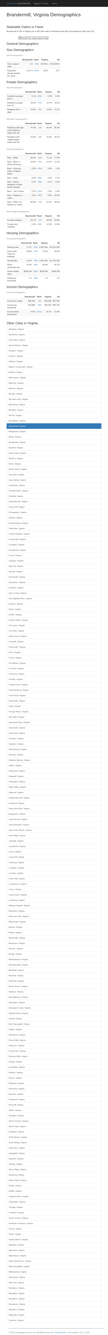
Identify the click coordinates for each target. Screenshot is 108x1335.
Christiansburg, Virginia (18, 523)
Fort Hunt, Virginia (16, 668)
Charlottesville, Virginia (18, 501)
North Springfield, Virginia (19, 1024)
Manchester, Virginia (17, 922)
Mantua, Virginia (15, 927)
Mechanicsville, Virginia (18, 965)
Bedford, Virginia (16, 372)
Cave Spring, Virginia (17, 480)
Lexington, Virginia (16, 868)
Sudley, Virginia (15, 1186)
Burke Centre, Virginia (18, 469)
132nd (39, 312)
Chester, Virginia (15, 518)
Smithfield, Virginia (16, 1132)
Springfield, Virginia (17, 1153)
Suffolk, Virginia (15, 1191)
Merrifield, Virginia (16, 970)
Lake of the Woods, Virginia (20, 830)
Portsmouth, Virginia (17, 1051)
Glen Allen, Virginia (16, 717)
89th (36, 260)
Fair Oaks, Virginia (16, 631)
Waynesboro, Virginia (17, 1256)
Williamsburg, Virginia (18, 1272)
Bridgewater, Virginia (17, 431)
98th (36, 278)
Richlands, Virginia (16, 1083)
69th (40, 109)
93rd (37, 64)
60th (40, 137)
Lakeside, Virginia (16, 841)
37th (40, 202)
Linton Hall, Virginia (17, 879)
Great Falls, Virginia (17, 728)
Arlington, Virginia (16, 351)
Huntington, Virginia (17, 782)
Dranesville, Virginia (17, 577)
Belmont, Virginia (16, 388)
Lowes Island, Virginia (18, 895)
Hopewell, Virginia (16, 776)
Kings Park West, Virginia (19, 808)
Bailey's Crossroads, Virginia (20, 367)
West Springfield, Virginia (19, 1266)
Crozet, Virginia (15, 555)
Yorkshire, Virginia (16, 1320)
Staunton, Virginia (16, 1159)
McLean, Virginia (16, 949)
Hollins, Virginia (15, 765)
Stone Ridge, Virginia (17, 1169)
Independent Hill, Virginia (19, 798)
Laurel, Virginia (15, 852)
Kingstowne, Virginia (17, 814)
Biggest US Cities (41, 3)
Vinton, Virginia (15, 1234)
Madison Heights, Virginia (19, 905)
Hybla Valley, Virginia (17, 787)
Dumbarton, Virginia (17, 582)
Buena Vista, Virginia (17, 453)
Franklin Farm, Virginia (18, 685)
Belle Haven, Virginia (17, 378)
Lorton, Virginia (15, 889)
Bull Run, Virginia (16, 458)
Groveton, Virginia (16, 738)
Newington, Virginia (17, 1002)
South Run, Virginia (17, 1148)
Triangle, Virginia (16, 1207)
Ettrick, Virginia (15, 609)
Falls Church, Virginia (17, 636)
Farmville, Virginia (16, 642)
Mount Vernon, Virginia (18, 986)
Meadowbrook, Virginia (18, 959)
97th (40, 103)
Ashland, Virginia (16, 361)
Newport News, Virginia (18, 1013)
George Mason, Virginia (18, 712)
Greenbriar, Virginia (17, 733)
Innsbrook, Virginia (16, 803)
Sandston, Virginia (16, 1116)
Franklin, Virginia (16, 679)
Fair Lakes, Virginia (17, 625)
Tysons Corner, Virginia (18, 1218)
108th (39, 178)
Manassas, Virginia (16, 911)
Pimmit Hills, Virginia (17, 1040)
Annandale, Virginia (17, 340)
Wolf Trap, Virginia (16, 1283)
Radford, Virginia (16, 1072)
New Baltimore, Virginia (18, 997)
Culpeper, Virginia (16, 561)
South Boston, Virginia (18, 1137)
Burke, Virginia (15, 464)
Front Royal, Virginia (17, 695)
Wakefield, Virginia (16, 1245)
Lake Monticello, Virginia (19, 825)
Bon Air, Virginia (15, 415)
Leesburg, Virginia (16, 862)
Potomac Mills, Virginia (18, 1056)
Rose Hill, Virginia (16, 1105)
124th (39, 96)
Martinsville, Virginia (17, 938)
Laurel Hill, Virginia (16, 857)
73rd (40, 220)
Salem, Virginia (15, 1110)
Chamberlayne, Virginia (18, 491)
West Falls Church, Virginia (20, 1261)
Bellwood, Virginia (16, 383)
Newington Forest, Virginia (20, 1008)
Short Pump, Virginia (17, 1126)
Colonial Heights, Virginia (19, 534)
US (8, 3)
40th (40, 158)
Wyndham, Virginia (16, 1309)
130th (39, 224)
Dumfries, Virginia (16, 588)
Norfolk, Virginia (15, 1019)
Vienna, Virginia (15, 1229)
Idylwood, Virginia (16, 792)
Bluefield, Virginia (16, 410)
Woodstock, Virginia (17, 1304)
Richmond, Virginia (16, 1089)
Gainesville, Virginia (17, 701)
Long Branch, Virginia (18, 884)
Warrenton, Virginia (17, 1250)
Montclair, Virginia (16, 975)
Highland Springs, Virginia (19, 760)
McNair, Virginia (15, 954)
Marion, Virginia (15, 932)
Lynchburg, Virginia (17, 900)
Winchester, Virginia (17, 1277)
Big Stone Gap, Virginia (18, 399)
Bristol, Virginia (15, 437)
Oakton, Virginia (15, 1029)
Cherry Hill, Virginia (17, 507)
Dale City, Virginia (16, 566)
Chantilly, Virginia (16, 496)
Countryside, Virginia (17, 539)
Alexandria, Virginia (17, 334)
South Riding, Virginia (18, 1142)
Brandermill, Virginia (17, 426)
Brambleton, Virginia (17, 421)
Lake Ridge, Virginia (17, 835)
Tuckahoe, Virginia (16, 1212)
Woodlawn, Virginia (17, 1299)
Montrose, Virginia (16, 981)
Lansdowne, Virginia (17, 846)
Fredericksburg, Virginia (19, 690)
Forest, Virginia (15, 658)
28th (40, 182)
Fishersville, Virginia (17, 647)
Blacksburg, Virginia (17, 404)
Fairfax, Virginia (15, 615)
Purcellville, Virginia (17, 1067)
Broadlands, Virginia (17, 442)
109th (36, 71)
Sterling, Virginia (15, 1164)
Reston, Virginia (15, 1078)
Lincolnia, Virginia (16, 873)
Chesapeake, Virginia (17, 512)
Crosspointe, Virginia (17, 550)
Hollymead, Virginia (17, 771)
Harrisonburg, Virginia (18, 749)
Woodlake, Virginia (16, 1293)
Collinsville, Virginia (17, 528)
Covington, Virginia (16, 545)
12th (40, 128)
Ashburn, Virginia (16, 356)
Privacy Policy (60, 1332)
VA (14, 3)
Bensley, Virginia (15, 394)
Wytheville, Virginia (16, 1315)
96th (40, 305)
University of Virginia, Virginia (21, 1223)
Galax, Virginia (15, 706)
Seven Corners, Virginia (18, 1121)
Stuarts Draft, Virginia (17, 1180)
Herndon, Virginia (16, 755)
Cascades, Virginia (16, 475)
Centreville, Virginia (17, 485)
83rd (40, 162)
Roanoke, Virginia (16, 1094)
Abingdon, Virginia (16, 329)
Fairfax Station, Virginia (18, 620)
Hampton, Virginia (16, 744)
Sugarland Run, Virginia (18, 1196)
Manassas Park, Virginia (19, 916)
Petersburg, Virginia (17, 1035)
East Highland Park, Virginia (20, 598)
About (54, 3)
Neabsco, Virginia (16, 992)
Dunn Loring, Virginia (17, 593)
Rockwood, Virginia (17, 1099)
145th (39, 191)
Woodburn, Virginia (17, 1288)
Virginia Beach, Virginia (18, 1239)
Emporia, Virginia (16, 604)
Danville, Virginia (16, 571)
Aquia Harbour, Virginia (18, 345)
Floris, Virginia (15, 652)
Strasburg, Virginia (16, 1175)
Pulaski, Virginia (15, 1062)
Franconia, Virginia (16, 674)
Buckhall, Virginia (16, 448)
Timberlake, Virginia (17, 1202)
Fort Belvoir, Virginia (17, 663)
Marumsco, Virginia (17, 943)
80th (36, 265)
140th (39, 195)
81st (40, 301)
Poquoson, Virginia (16, 1046)
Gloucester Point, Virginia (19, 722)
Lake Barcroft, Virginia (18, 819)
